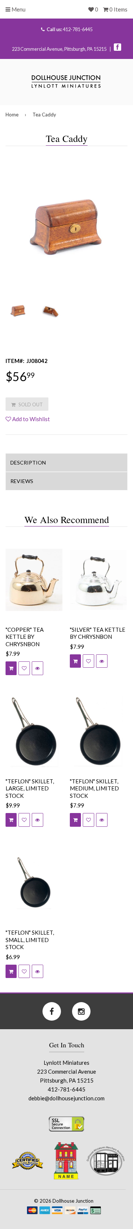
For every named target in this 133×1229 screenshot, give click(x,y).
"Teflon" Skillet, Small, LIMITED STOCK (30, 939)
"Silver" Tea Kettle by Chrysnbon (97, 633)
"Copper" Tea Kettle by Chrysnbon (25, 636)
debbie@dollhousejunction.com (66, 1098)
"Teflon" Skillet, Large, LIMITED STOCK (30, 788)
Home (12, 115)
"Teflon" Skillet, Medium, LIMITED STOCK (94, 788)
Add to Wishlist (30, 419)
